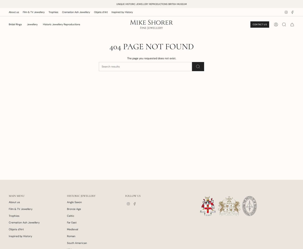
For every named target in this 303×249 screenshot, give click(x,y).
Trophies (53, 12)
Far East (72, 222)
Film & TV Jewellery (34, 12)
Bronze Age (74, 209)
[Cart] (292, 25)
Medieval (72, 229)
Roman (71, 236)
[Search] (198, 66)
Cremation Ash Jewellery (76, 12)
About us (14, 12)
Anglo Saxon (74, 202)
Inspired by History (122, 12)
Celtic (70, 216)
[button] (15, 24)
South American (77, 243)
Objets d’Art (101, 12)
